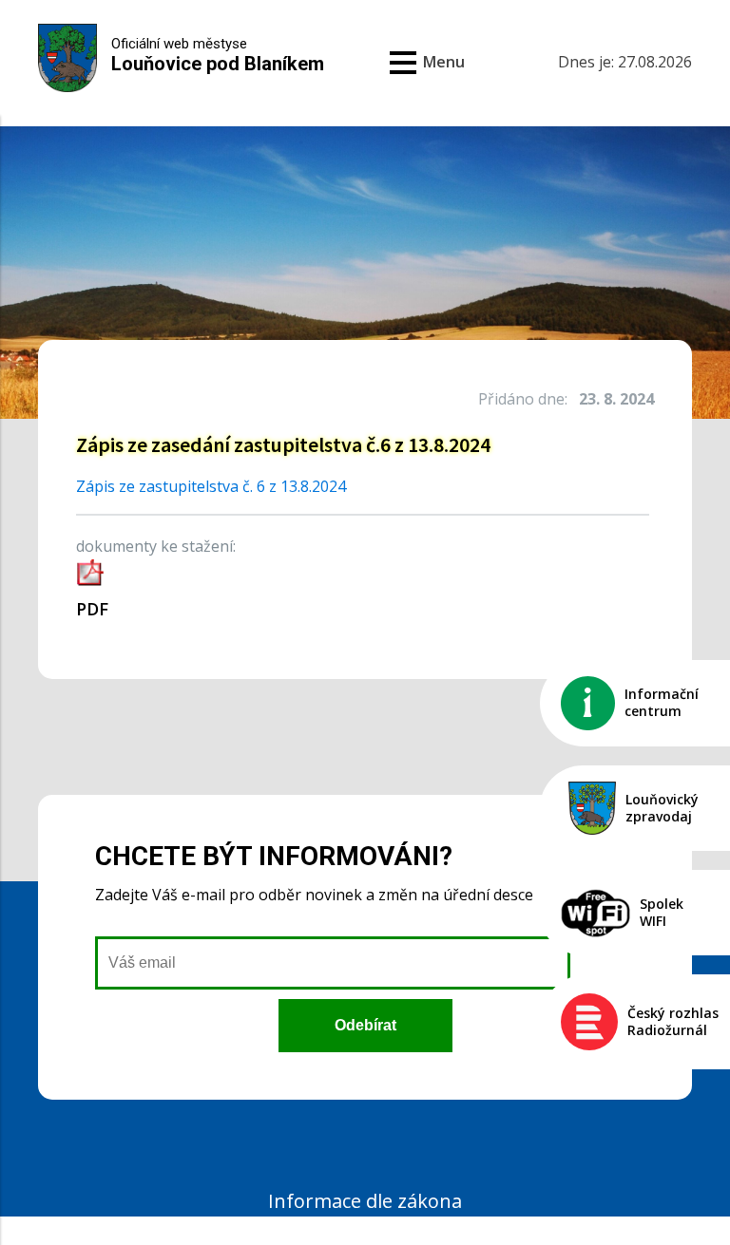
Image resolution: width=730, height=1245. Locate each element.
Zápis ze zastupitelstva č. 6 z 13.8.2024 (211, 486)
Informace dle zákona (365, 1201)
